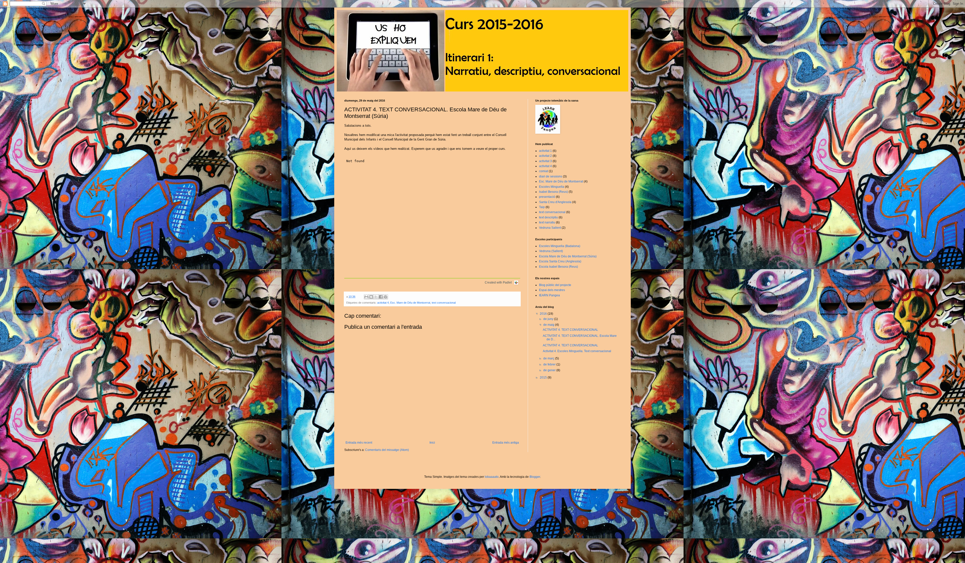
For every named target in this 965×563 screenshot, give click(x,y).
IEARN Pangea (549, 295)
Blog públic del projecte (555, 285)
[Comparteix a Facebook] (380, 296)
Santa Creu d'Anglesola (555, 202)
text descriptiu (548, 217)
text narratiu (547, 222)
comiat (543, 171)
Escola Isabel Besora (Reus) (558, 266)
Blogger (534, 477)
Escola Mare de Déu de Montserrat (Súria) (568, 256)
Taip (542, 207)
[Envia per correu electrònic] (366, 296)
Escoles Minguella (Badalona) (559, 246)
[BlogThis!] (371, 296)
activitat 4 (383, 302)
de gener (549, 370)
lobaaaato (492, 477)
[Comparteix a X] (375, 296)
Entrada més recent (359, 442)
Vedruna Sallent (550, 227)
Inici (432, 442)
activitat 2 (545, 156)
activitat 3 (545, 161)
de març (549, 358)
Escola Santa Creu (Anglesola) (560, 261)
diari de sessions (550, 176)
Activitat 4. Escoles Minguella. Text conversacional (577, 351)
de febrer (549, 364)
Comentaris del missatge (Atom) (387, 450)
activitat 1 (545, 151)
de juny (548, 319)
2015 (544, 377)
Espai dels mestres (552, 290)
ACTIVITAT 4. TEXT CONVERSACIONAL (570, 330)
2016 (544, 313)
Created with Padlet (498, 282)
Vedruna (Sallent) (551, 251)
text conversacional (444, 302)
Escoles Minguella (551, 187)
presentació (547, 197)
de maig (549, 324)
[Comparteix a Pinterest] (385, 296)
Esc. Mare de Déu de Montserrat (410, 302)
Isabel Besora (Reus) (553, 192)
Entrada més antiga (505, 442)
